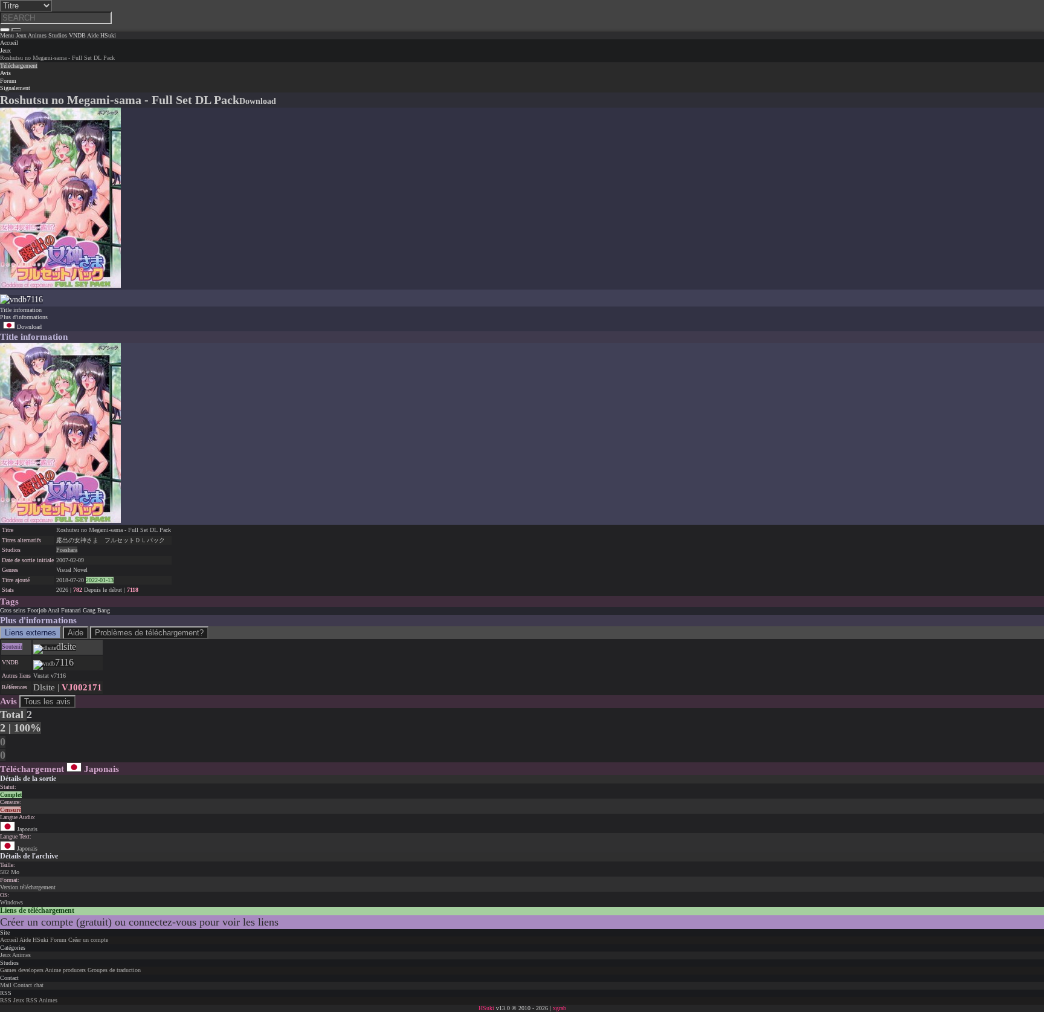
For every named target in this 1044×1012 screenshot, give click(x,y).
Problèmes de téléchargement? (149, 632)
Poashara (66, 550)
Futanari (71, 610)
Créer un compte (88, 939)
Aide (75, 632)
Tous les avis (47, 701)
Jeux (5, 50)
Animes (21, 955)
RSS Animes (41, 1000)
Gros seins (12, 610)
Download (28, 326)
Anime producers (65, 970)
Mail (5, 985)
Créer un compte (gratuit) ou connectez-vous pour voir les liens (139, 922)
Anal (53, 610)
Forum (58, 939)
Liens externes (30, 632)
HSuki (40, 939)
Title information (21, 310)
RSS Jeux (12, 1000)
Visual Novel (72, 569)
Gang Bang (96, 610)
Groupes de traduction (114, 970)
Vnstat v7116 (49, 675)
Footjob (37, 610)
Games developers (22, 970)
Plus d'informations (24, 317)
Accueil (9, 939)
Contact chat (28, 985)
